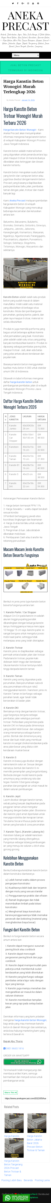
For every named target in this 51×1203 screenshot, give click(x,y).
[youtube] (33, 3)
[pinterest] (38, 3)
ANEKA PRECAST (25, 20)
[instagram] (28, 3)
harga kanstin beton (21, 382)
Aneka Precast (17, 200)
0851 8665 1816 (14, 1048)
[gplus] (23, 3)
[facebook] (17, 3)
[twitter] (13, 3)
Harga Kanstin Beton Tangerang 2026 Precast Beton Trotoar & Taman (13, 1167)
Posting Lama (42, 1180)
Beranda (28, 1180)
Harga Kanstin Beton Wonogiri (19, 129)
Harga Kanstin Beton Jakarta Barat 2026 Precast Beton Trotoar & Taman (36, 1143)
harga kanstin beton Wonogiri (31, 1020)
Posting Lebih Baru (11, 1180)
